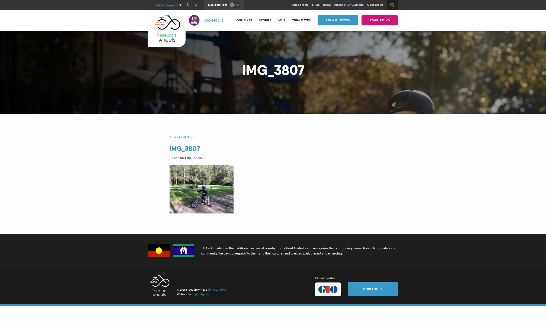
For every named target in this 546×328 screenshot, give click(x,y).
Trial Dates (301, 20)
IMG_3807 (185, 148)
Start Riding (379, 20)
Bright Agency (201, 294)
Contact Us (372, 289)
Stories (265, 20)
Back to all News (183, 137)
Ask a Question (337, 20)
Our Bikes (244, 20)
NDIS (281, 20)
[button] (202, 189)
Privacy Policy (217, 289)
